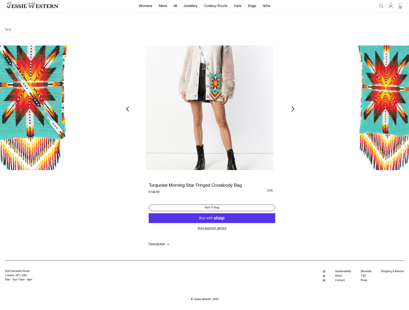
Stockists (366, 271)
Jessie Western (202, 299)
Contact (340, 280)
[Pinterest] (324, 280)
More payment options (212, 228)
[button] (146, 6)
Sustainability (343, 271)
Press (364, 280)
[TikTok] (324, 276)
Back (8, 29)
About (338, 276)
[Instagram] (324, 271)
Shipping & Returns (392, 271)
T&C (363, 276)
